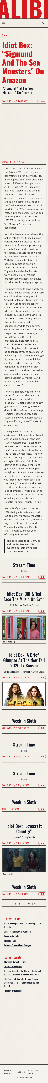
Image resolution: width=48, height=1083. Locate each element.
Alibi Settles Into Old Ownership (17, 931)
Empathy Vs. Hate (11, 936)
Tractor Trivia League (13, 966)
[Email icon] (23, 162)
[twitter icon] (14, 162)
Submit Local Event (34, 1072)
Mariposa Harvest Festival (15, 961)
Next (34, 904)
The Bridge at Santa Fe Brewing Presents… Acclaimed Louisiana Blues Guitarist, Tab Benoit (22, 983)
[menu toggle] (3, 23)
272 (28, 904)
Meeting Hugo (10, 940)
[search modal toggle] (43, 23)
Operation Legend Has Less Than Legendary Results (22, 925)
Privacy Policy (7, 1072)
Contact (21, 1071)
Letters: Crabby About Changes (17, 945)
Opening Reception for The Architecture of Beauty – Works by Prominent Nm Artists (22, 972)
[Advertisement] (24, 131)
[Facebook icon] (10, 162)
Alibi (4, 809)
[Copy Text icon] (18, 162)
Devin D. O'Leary (8, 101)
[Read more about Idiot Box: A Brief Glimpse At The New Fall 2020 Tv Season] (24, 695)
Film (6, 35)
